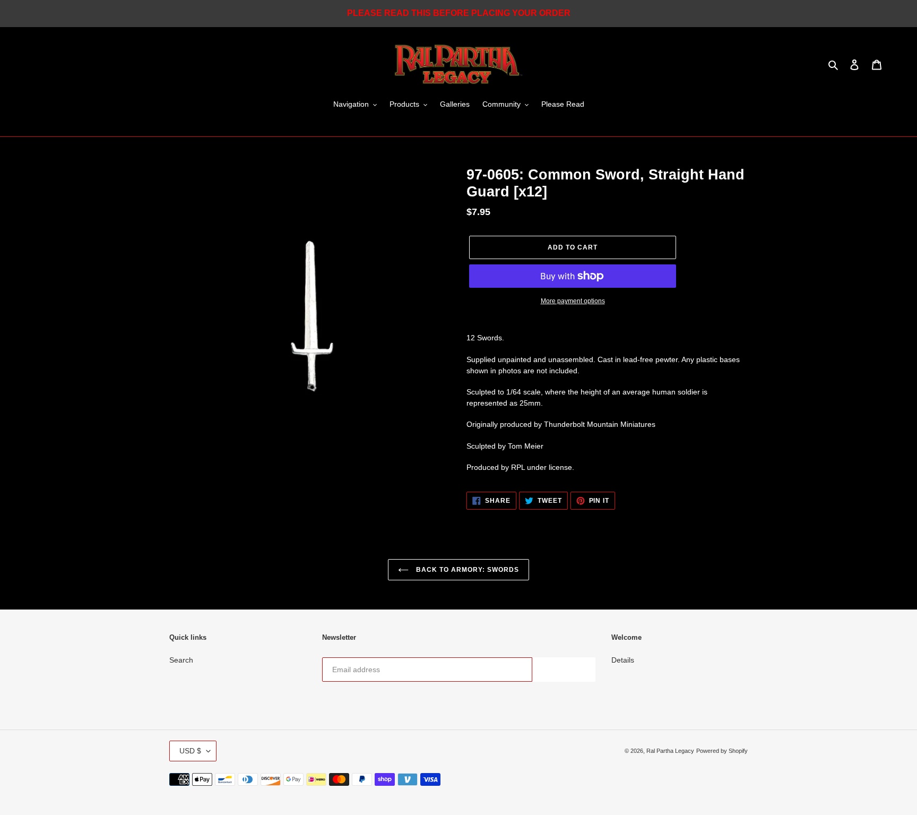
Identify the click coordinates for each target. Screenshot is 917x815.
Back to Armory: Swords (466, 569)
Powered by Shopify (722, 751)
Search (181, 660)
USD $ (190, 751)
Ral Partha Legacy (670, 751)
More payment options (573, 301)
